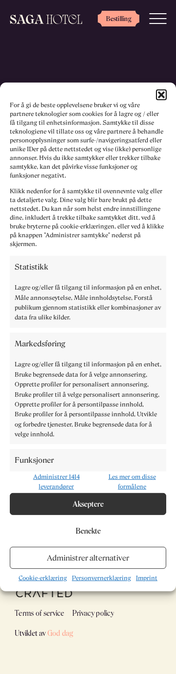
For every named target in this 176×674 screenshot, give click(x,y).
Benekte (88, 530)
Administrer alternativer (88, 557)
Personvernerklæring (101, 578)
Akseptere (88, 503)
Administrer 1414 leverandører (56, 481)
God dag (60, 633)
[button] (161, 95)
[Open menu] (157, 18)
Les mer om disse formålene (132, 481)
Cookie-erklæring (43, 578)
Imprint (146, 578)
